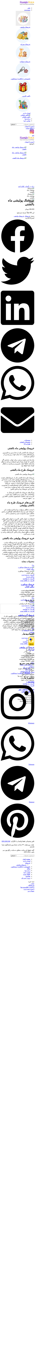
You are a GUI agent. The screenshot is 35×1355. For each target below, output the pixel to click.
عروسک (27, 216)
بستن (32, 883)
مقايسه (28, 876)
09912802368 (6, 841)
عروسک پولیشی (19, 216)
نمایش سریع (30, 577)
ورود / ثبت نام (25, 878)
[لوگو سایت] (27, 4)
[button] (17, 236)
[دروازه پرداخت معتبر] (31, 645)
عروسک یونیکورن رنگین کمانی (27, 585)
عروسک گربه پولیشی (26, 615)
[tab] (27, 440)
